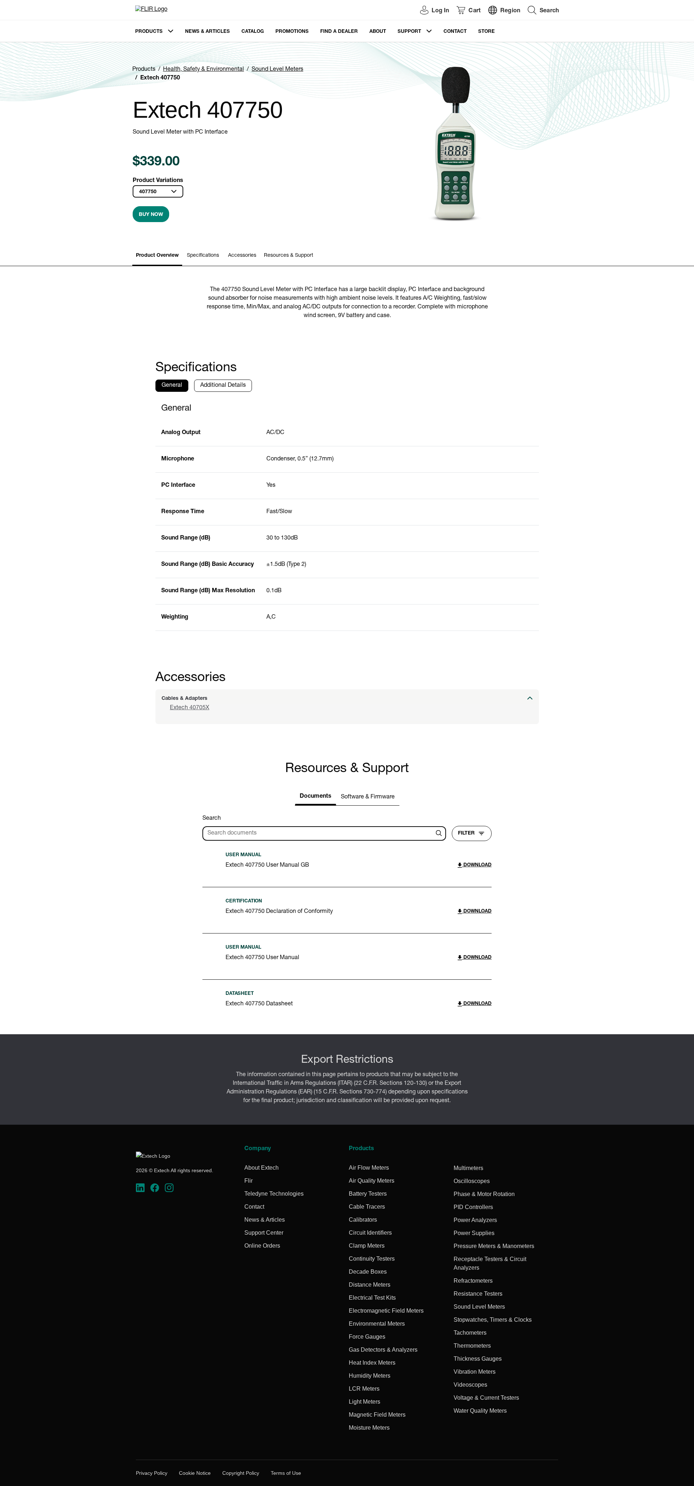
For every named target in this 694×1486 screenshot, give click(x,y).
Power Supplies (474, 1233)
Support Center (263, 1233)
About (377, 32)
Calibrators (363, 1220)
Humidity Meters (369, 1376)
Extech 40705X (189, 708)
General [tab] (172, 386)
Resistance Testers (478, 1294)
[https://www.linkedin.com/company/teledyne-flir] (140, 1187)
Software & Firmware (368, 797)
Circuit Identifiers (370, 1233)
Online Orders (262, 1246)
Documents (315, 797)
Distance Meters (369, 1285)
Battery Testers (368, 1194)
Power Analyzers (475, 1220)
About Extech (261, 1168)
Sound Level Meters (277, 70)
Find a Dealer (339, 32)
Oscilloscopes (472, 1181)
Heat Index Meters (372, 1363)
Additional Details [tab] (223, 386)
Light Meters (364, 1402)
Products (149, 32)
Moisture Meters (369, 1428)
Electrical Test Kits (372, 1298)
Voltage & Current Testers (486, 1398)
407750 (148, 192)
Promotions (292, 32)
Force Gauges (367, 1337)
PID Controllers (473, 1207)
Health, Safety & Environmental (203, 70)
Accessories (242, 255)
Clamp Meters (367, 1246)
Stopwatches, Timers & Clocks (493, 1320)
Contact (455, 32)
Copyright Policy (240, 1473)
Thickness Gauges (478, 1359)
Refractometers (473, 1281)
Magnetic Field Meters (377, 1415)
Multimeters (468, 1168)
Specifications (203, 255)
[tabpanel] (347, 514)
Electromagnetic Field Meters (386, 1311)
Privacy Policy (151, 1473)
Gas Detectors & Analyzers (383, 1350)
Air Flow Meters (369, 1168)
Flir (248, 1181)
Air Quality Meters (371, 1181)
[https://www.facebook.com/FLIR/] (154, 1187)
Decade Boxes (368, 1272)
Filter (466, 833)
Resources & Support (288, 255)
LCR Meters (364, 1389)
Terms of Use (286, 1473)
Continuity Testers (372, 1259)
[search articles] (440, 833)
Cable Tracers (367, 1207)
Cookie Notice (195, 1473)
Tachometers (470, 1333)
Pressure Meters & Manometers (494, 1246)
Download (477, 865)
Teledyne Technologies (274, 1194)
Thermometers (472, 1346)
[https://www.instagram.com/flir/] (169, 1187)
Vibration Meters (475, 1372)
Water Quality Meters (480, 1411)
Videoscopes (470, 1385)
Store (486, 32)
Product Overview (157, 255)
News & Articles (207, 32)
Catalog (252, 32)
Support (409, 32)
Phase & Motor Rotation (484, 1194)
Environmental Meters (377, 1324)
